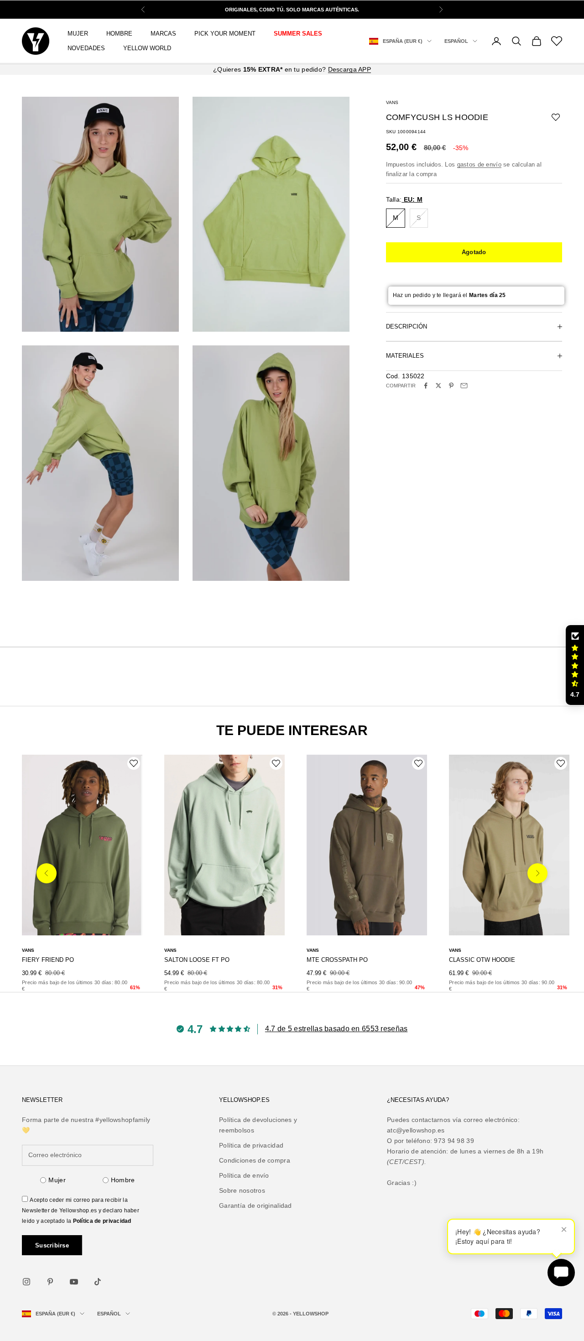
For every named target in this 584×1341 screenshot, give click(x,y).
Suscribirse (52, 1245)
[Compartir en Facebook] (425, 385)
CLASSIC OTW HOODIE (482, 959)
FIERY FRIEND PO (48, 959)
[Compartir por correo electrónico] (464, 385)
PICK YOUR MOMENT (225, 33)
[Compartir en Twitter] (438, 385)
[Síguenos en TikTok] (97, 1281)
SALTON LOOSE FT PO (196, 959)
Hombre (123, 1180)
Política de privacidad (102, 1221)
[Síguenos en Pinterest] (50, 1281)
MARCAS (163, 33)
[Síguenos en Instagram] (26, 1281)
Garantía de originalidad (255, 1205)
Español (456, 41)
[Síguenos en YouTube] (73, 1281)
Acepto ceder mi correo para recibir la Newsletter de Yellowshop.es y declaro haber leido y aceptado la (80, 1210)
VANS (392, 102)
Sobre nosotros (242, 1190)
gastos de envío (479, 164)
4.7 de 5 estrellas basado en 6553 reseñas (336, 1029)
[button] (575, 665)
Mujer (56, 1180)
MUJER (78, 33)
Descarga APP (349, 69)
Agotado (474, 252)
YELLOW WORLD (147, 48)
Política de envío (244, 1175)
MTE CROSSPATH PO (337, 959)
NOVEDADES (86, 48)
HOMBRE (119, 33)
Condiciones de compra (254, 1160)
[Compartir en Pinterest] (451, 385)
